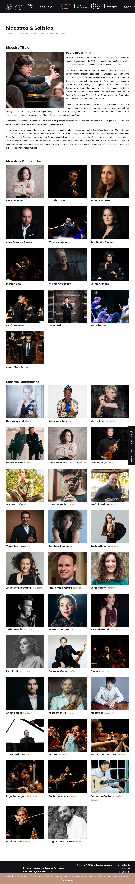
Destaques (111, 6)
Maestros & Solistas (65, 6)
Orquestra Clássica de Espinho (32, 34)
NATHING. (126, 872)
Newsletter (131, 456)
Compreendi (68, 880)
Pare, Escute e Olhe (96, 6)
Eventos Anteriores (81, 6)
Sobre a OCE (31, 6)
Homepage (10, 34)
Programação (47, 6)
